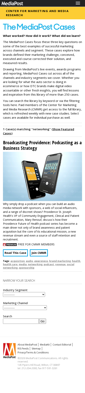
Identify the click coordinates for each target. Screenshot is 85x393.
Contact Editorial (62, 344)
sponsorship (26, 267)
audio (29, 261)
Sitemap (36, 348)
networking (35, 264)
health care (10, 264)
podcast (49, 264)
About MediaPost (27, 344)
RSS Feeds (23, 348)
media (23, 264)
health (76, 261)
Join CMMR (38, 253)
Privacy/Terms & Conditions (33, 352)
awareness (41, 261)
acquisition (17, 261)
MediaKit (45, 344)
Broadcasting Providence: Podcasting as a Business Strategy (42, 145)
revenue (60, 264)
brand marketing (60, 261)
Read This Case (15, 253)
